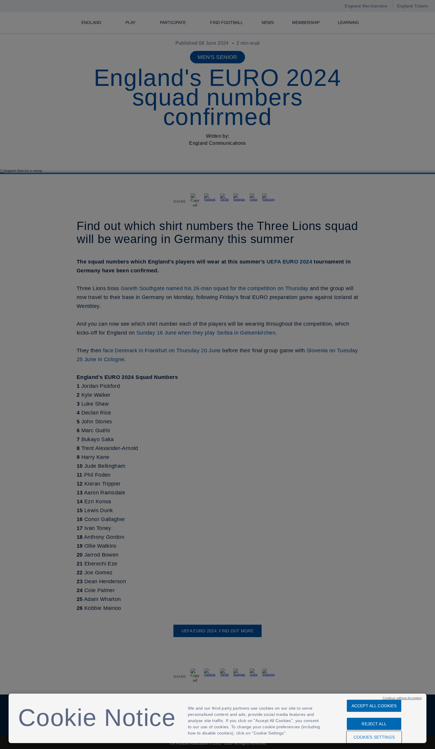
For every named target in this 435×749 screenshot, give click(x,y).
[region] (217, 718)
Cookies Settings (374, 737)
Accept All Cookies (374, 705)
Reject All (374, 723)
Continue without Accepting (402, 698)
